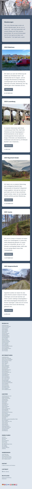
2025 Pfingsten (5, 400)
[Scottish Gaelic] (7, 484)
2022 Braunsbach (5, 335)
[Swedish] (13, 484)
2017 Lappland (5, 343)
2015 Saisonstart (5, 386)
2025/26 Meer (5, 399)
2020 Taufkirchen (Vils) (7, 421)
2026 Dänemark (5, 325)
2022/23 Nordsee (5, 333)
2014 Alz (4, 437)
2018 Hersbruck (5, 375)
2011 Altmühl (4, 446)
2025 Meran (4, 402)
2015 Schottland (5, 347)
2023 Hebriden (5, 331)
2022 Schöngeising (6, 414)
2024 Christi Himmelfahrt (7, 359)
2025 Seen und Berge (6, 358)
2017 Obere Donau (6, 377)
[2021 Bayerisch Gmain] (16, 170)
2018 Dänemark (5, 342)
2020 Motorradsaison (6, 369)
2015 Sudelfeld (5, 383)
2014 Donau (4, 438)
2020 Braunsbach (5, 426)
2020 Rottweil (5, 422)
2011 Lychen (4, 442)
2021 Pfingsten (5, 420)
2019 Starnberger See (6, 372)
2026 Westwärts (5, 357)
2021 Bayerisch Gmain (11, 158)
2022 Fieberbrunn (5, 365)
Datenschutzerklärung (6, 477)
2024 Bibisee (4, 405)
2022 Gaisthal (5, 413)
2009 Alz (4, 448)
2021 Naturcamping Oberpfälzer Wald (9, 419)
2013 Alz (4, 439)
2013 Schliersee (5, 440)
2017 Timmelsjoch (6, 376)
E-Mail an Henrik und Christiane (8, 465)
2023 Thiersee (5, 361)
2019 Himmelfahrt (5, 428)
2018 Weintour (5, 430)
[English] (5, 484)
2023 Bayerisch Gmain (6, 360)
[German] (3, 484)
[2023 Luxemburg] (16, 114)
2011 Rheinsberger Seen (7, 444)
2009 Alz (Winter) (5, 447)
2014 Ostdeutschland (6, 348)
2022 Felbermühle (5, 415)
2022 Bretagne (5, 334)
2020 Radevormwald (6, 427)
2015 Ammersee (5, 384)
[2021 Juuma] (16, 224)
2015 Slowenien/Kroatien (7, 346)
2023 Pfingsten (5, 363)
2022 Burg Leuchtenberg (7, 412)
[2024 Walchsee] (16, 60)
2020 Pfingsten (5, 424)
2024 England (5, 328)
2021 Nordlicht (5, 338)
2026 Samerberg (5, 397)
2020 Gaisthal (5, 423)
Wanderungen (8, 22)
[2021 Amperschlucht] (16, 279)
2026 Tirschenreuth (6, 398)
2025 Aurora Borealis (6, 326)
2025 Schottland (5, 327)
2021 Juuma (8, 212)
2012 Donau (4, 441)
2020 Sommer (5, 339)
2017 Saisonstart (5, 379)
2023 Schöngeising (6, 408)
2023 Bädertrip (5, 409)
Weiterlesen (9, 90)
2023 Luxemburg (9, 101)
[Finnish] (9, 484)
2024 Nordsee (5, 329)
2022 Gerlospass (5, 366)
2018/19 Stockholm (6, 341)
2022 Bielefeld (5, 416)
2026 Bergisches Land (6, 395)
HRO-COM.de (6, 471)
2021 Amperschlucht (11, 266)
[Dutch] (16, 484)
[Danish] (11, 484)
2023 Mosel (4, 332)
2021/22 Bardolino (6, 336)
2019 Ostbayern (5, 371)
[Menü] (29, 7)
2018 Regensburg (5, 374)
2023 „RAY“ (4, 364)
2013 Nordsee (5, 349)
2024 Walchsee (9, 47)
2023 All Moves (5, 411)
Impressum (4, 478)
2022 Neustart (5, 368)
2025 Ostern (4, 401)
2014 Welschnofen (6, 387)
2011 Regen (4, 445)
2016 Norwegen (5, 344)
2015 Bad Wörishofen (6, 381)
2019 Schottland (5, 340)
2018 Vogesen (5, 373)
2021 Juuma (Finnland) (6, 457)
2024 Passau (4, 407)
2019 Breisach (5, 429)
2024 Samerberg (5, 406)
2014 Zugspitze (5, 388)
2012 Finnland (5, 350)
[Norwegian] (14, 484)
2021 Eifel (4, 418)
